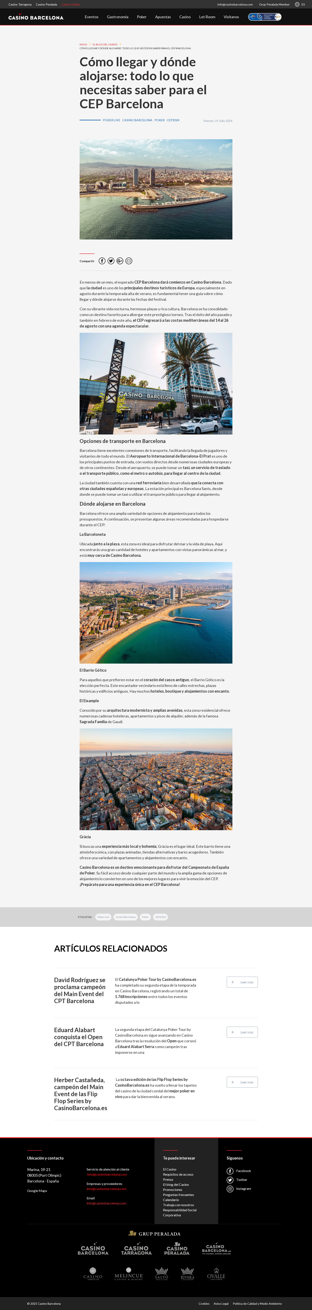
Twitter (241, 1180)
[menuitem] (265, 16)
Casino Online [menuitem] (70, 4)
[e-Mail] (128, 261)
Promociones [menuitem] (172, 1189)
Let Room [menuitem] (207, 16)
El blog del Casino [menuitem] (176, 1184)
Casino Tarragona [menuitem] (20, 4)
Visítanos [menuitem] (231, 16)
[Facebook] (102, 261)
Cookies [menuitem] (204, 1303)
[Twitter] (111, 261)
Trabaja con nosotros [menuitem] (178, 1205)
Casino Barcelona (126, 917)
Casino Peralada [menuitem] (46, 4)
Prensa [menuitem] (168, 1179)
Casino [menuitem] (185, 16)
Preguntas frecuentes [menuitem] (178, 1195)
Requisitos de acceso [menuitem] (178, 1174)
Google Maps (37, 1191)
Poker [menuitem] (142, 16)
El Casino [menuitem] (169, 1169)
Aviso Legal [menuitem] (221, 1303)
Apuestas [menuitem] (163, 16)
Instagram (243, 1188)
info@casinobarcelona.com (235, 4)
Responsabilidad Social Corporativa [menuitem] (180, 1212)
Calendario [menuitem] (171, 1200)
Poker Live (103, 917)
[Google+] (120, 261)
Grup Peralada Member (274, 4)
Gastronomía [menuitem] (117, 16)
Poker (145, 917)
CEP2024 (160, 917)
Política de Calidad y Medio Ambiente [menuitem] (257, 1303)
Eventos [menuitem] (91, 16)
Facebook (243, 1171)
